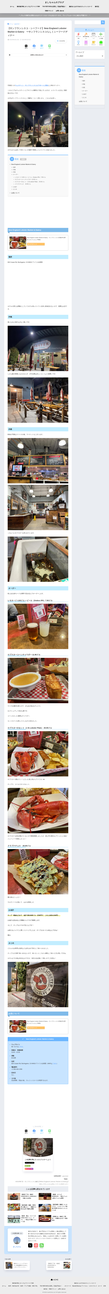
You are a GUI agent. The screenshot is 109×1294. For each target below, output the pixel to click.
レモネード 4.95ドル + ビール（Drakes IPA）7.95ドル (30, 177)
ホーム (12, 6)
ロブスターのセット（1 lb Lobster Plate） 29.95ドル (30, 181)
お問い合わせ (60, 10)
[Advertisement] (38, 70)
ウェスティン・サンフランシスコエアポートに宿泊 (31, 85)
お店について (15, 193)
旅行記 (97, 6)
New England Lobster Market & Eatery (23, 164)
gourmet (65, 1176)
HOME (55, 1280)
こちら (21, 1046)
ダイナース (68, 1286)
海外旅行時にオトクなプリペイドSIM (28, 6)
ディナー (65, 1184)
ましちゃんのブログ (54, 2)
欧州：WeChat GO (13, 1286)
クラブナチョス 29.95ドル (23, 184)
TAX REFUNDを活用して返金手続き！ (54, 6)
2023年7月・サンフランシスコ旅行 (27, 1181)
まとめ (15, 189)
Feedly (41, 1248)
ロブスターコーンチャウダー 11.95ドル (26, 179)
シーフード (57, 1184)
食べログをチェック (32, 244)
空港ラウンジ (49, 10)
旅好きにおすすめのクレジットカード (80, 6)
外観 (14, 169)
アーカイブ (80, 52)
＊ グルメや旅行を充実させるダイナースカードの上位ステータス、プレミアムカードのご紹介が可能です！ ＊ (54, 15)
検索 (103, 22)
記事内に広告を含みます (37, 55)
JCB (104, 1286)
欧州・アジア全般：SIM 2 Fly (29, 1286)
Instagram (36, 1248)
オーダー (15, 174)
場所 (14, 167)
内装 (14, 172)
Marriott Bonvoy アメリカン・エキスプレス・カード (87, 1286)
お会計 (15, 186)
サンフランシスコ (45, 1184)
